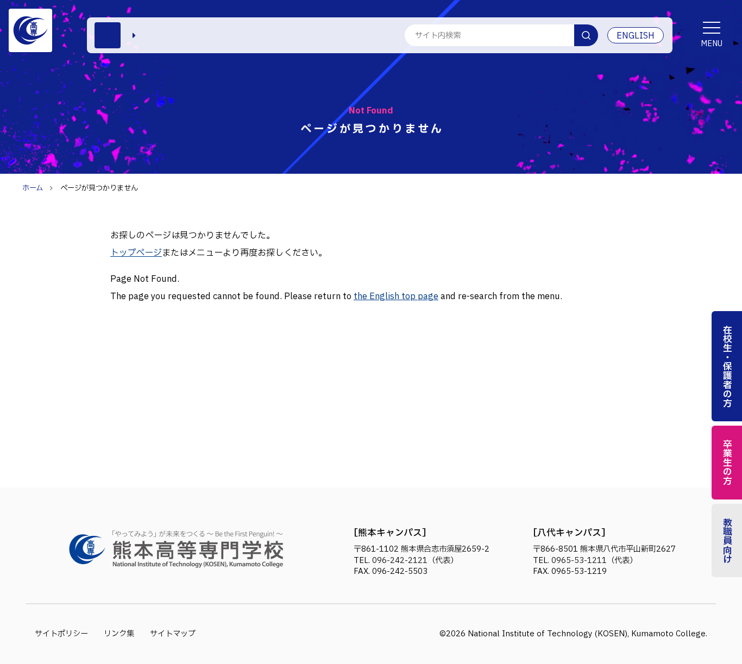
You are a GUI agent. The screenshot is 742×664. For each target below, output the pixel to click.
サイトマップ (173, 634)
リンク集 (119, 634)
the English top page (396, 296)
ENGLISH (636, 35)
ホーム (32, 188)
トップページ (136, 253)
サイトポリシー (61, 634)
